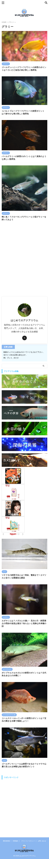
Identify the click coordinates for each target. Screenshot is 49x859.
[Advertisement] (24, 271)
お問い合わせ (42, 841)
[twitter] (24, 338)
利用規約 (15, 841)
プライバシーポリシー (28, 841)
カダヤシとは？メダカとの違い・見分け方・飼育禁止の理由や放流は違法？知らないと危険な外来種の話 (24, 623)
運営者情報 (6, 841)
